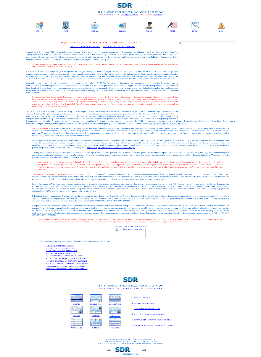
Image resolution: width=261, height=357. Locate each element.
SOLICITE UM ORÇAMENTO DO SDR (147, 309)
